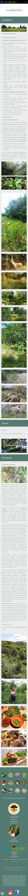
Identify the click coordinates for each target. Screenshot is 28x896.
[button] (1, 2)
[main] (14, 10)
